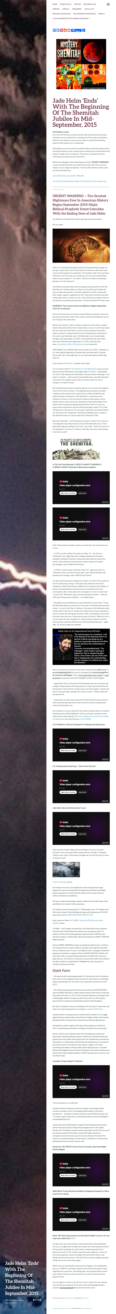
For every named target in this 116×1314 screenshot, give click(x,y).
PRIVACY (101, 14)
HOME (55, 4)
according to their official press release (73, 344)
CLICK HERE (85, 719)
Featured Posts (89, 4)
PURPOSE (56, 9)
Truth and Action (59, 882)
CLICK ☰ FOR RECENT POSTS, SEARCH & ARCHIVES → (71, 18)
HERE (73, 1238)
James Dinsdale (87, 1308)
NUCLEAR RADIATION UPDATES (84, 14)
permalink (85, 1298)
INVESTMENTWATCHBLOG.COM (80, 915)
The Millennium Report (14, 1300)
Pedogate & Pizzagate (62, 14)
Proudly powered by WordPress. (62, 1308)
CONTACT (65, 9)
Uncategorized (70, 1298)
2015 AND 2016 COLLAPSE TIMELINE (68, 176)
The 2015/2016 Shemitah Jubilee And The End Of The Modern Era (80, 181)
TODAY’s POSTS (65, 4)
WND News (68, 363)
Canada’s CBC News (94, 1009)
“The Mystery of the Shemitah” (83, 369)
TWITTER (77, 4)
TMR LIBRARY (77, 9)
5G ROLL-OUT (89, 9)
